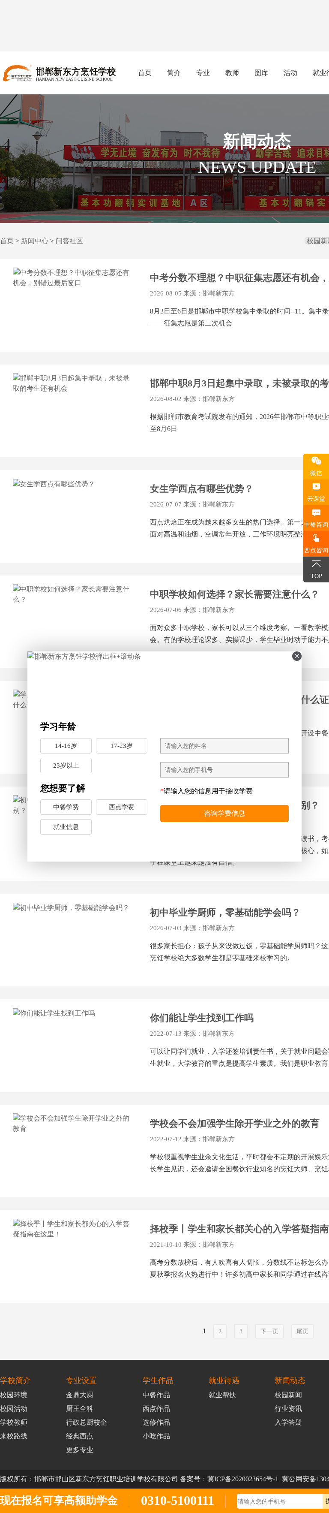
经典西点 (79, 1436)
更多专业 (79, 1449)
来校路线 (13, 1436)
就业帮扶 (222, 1394)
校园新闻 (288, 1394)
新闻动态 (290, 1380)
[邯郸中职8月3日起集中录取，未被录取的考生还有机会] (74, 383)
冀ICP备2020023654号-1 (242, 1479)
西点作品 (156, 1408)
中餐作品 (156, 1394)
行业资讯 (288, 1408)
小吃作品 (156, 1436)
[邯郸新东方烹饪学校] (164, 681)
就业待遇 (224, 1380)
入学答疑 (288, 1422)
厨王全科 (79, 1408)
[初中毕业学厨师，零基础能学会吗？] (74, 907)
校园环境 (13, 1394)
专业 (203, 72)
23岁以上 (66, 765)
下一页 (269, 1331)
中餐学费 (66, 807)
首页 (145, 72)
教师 (232, 72)
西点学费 (122, 807)
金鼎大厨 (79, 1394)
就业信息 (66, 826)
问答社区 (69, 240)
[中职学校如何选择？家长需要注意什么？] (74, 594)
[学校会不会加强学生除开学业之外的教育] (74, 1123)
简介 (174, 72)
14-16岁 (66, 745)
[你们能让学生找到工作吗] (74, 1013)
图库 (261, 72)
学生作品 (158, 1380)
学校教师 (13, 1422)
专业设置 (81, 1380)
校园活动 (13, 1408)
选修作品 (156, 1422)
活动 (290, 72)
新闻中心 (34, 240)
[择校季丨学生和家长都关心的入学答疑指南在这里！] (74, 1229)
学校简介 (15, 1380)
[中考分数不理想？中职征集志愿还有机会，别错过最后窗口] (74, 278)
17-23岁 (122, 745)
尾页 (302, 1331)
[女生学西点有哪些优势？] (74, 484)
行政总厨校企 (86, 1422)
